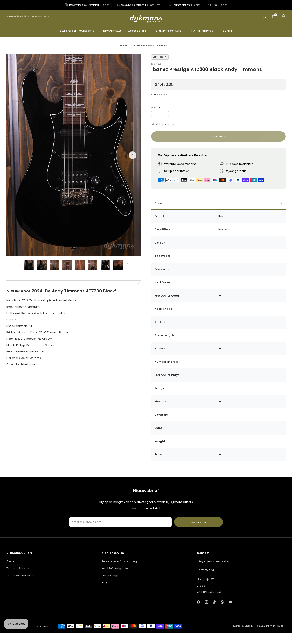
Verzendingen (111, 575)
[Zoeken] (265, 16)
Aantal (155, 107)
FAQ (104, 582)
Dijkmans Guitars (168, 30)
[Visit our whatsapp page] (222, 602)
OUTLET (227, 30)
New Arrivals (112, 30)
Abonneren (198, 522)
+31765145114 (205, 570)
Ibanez (156, 64)
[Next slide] (132, 155)
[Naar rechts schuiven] (128, 265)
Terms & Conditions (19, 575)
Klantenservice (202, 30)
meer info (154, 5)
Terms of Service (17, 568)
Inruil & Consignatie (115, 568)
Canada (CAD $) (16, 16)
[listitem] (87, 5)
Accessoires (137, 30)
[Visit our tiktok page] (214, 602)
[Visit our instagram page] (206, 602)
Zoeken (11, 561)
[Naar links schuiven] (19, 265)
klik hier (104, 5)
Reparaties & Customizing (119, 561)
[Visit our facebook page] (198, 602)
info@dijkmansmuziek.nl (213, 561)
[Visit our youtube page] (230, 602)
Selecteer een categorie (77, 30)
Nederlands (39, 16)
